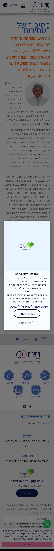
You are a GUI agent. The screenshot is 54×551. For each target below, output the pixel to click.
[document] (27, 275)
